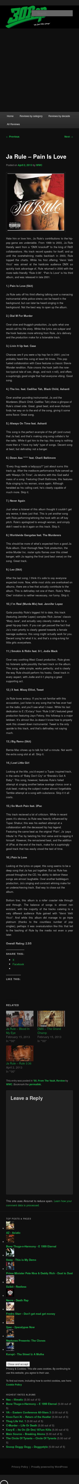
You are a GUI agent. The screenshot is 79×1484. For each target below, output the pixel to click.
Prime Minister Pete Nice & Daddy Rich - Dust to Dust (39, 1273)
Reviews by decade (59, 116)
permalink (35, 1084)
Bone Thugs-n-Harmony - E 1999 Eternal (31, 1246)
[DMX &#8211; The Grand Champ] (51, 1018)
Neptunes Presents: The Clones (25, 1340)
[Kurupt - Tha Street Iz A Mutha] (10, 1350)
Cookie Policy (14, 1384)
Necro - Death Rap (17, 1300)
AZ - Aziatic (13, 1233)
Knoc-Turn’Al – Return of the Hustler (28, 1417)
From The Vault (46, 1080)
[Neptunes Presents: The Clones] (10, 1336)
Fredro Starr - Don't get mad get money (30, 1314)
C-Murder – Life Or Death (21, 1425)
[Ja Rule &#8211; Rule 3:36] (19, 1053)
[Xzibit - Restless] (10, 1282)
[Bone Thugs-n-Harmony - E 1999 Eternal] (10, 1242)
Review (60, 1080)
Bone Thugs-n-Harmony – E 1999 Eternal (31, 1404)
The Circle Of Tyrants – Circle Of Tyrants (31, 1438)
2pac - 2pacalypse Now (20, 1327)
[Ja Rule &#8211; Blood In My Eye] (19, 1018)
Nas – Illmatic (14, 1399)
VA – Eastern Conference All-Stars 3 (28, 1412)
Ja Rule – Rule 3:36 (18, 1063)
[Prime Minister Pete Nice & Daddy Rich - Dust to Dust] (10, 1269)
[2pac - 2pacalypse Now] (10, 1323)
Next (68, 136)
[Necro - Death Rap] (10, 1296)
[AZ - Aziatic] (10, 1228)
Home (10, 116)
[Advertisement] (39, 70)
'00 (35, 1080)
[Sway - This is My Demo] (10, 1255)
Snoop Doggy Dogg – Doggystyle (27, 1447)
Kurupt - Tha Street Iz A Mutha (25, 1354)
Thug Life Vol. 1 (16, 1421)
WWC (39, 165)
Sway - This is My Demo (21, 1260)
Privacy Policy (20, 1467)
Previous (12, 136)
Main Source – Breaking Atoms (25, 1434)
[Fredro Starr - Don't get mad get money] (10, 1309)
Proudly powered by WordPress (49, 1467)
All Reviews (13, 124)
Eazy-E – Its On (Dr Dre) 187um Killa (28, 1430)
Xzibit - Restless (16, 1286)
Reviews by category (31, 116)
